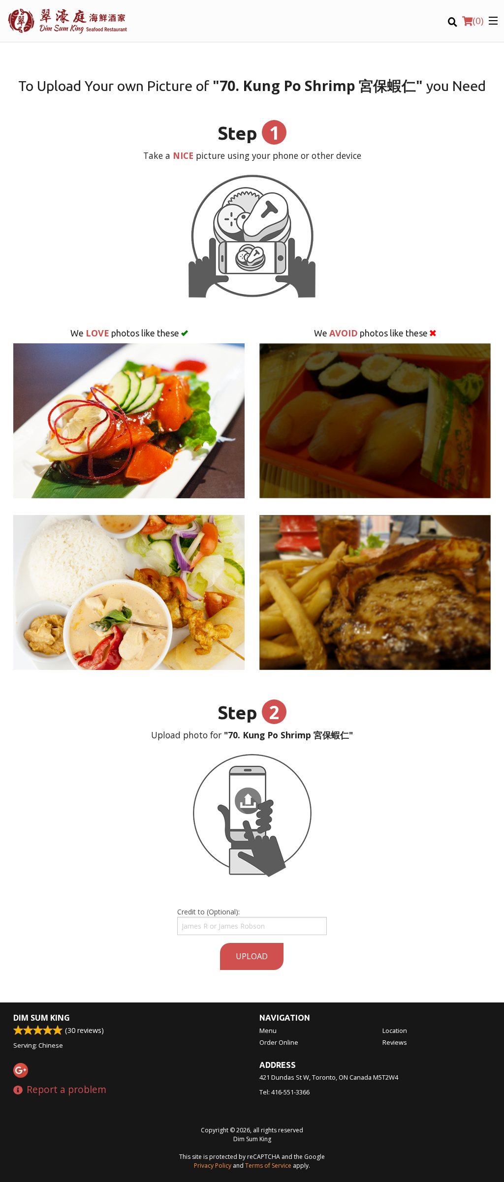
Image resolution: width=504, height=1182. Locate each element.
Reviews (394, 1042)
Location (394, 1030)
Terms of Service (268, 1165)
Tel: (284, 1092)
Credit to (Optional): (208, 911)
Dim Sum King (41, 1017)
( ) (477, 20)
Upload (252, 956)
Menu (268, 1030)
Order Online (278, 1042)
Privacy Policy (212, 1165)
